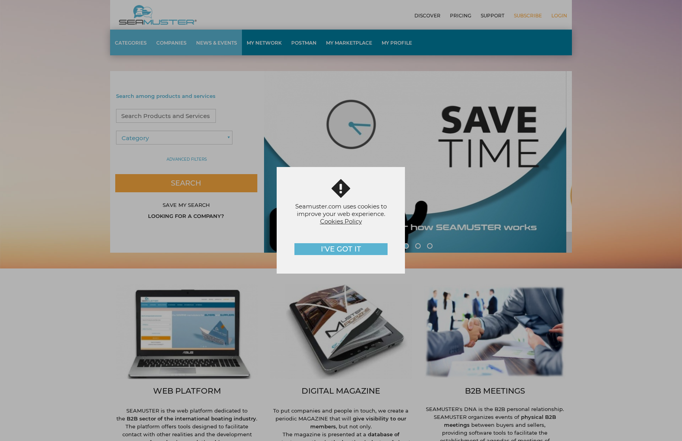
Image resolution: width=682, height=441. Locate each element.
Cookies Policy (341, 221)
